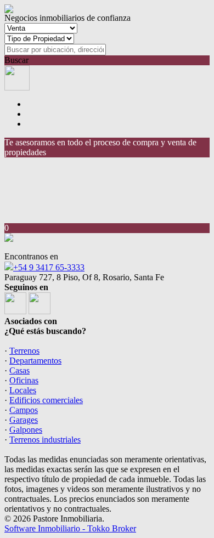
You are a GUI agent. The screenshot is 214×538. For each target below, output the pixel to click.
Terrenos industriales (45, 439)
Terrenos (24, 350)
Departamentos (35, 360)
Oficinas (23, 380)
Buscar (16, 60)
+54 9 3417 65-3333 (49, 267)
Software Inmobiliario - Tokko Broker (70, 528)
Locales (22, 390)
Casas (19, 370)
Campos (23, 410)
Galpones (25, 429)
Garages (23, 419)
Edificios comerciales (46, 400)
